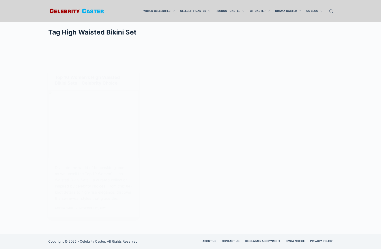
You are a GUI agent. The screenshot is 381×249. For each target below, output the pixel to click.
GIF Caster (257, 11)
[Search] (331, 11)
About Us (209, 241)
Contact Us (230, 241)
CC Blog (312, 11)
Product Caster (228, 11)
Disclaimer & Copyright (262, 241)
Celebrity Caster (193, 11)
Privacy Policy (321, 241)
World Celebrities (156, 11)
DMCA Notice (295, 241)
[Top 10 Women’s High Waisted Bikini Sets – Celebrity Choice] (93, 124)
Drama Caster (286, 11)
